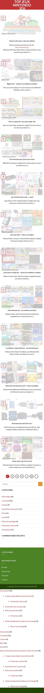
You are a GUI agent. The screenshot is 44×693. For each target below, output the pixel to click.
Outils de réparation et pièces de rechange (20, 621)
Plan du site (6, 571)
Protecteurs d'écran (9, 525)
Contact (5, 580)
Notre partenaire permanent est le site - (22, 45)
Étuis (3, 513)
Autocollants (6, 496)
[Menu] (3, 4)
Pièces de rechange (9, 521)
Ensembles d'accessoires (11, 509)
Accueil (4, 567)
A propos (5, 575)
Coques (4, 505)
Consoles (5, 501)
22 (31, 476)
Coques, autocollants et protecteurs (18, 596)
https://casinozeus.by (22, 47)
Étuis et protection (12, 610)
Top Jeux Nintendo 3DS (22, 5)
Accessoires (4, 591)
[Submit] (40, 484)
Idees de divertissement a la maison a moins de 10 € (18, 651)
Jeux (3, 517)
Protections (6, 530)
